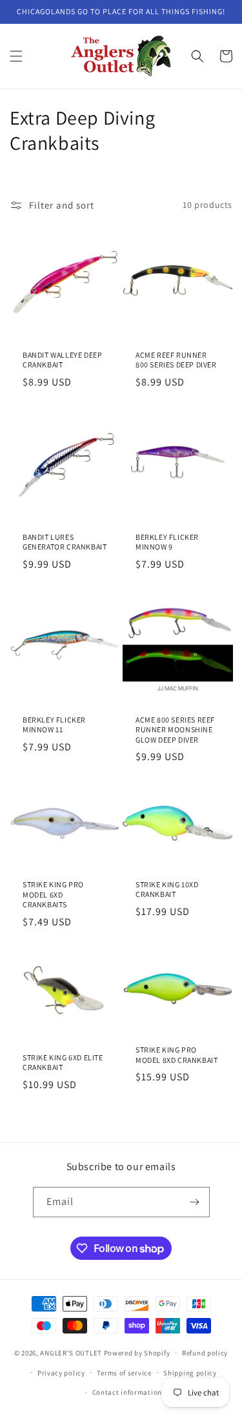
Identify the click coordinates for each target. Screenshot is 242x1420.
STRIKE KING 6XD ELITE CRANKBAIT (63, 1063)
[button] (16, 56)
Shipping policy (190, 1372)
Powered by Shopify (137, 1352)
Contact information (127, 1392)
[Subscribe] (195, 1202)
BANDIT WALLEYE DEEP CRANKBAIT (62, 359)
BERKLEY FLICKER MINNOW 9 (167, 542)
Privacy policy (61, 1372)
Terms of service (124, 1372)
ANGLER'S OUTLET (71, 1352)
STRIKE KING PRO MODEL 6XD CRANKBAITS (53, 894)
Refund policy (205, 1352)
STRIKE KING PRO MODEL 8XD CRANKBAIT (176, 1055)
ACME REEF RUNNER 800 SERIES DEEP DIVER (176, 359)
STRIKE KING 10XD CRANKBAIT (167, 890)
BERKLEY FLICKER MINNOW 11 (54, 725)
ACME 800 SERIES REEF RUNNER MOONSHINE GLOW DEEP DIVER (175, 730)
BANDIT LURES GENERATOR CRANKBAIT (64, 542)
